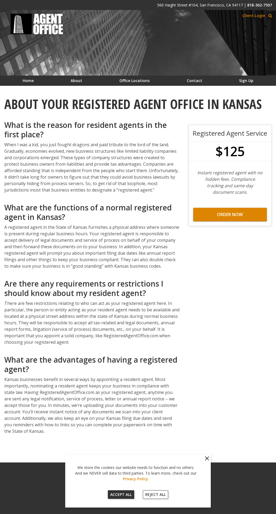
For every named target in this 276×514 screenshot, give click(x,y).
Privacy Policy (135, 478)
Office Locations (134, 80)
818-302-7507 (259, 5)
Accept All (121, 494)
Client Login (253, 15)
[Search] (270, 16)
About (76, 80)
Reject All (155, 494)
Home (28, 80)
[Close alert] (207, 459)
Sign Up (246, 80)
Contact (194, 80)
